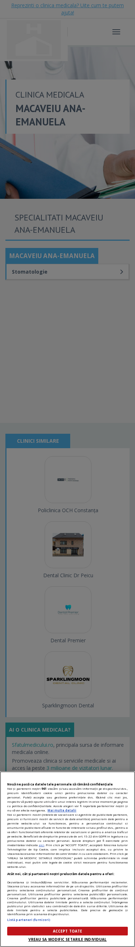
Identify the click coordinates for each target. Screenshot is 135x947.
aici (41, 845)
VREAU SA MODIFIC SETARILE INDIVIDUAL (67, 939)
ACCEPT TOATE (67, 931)
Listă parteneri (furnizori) (28, 920)
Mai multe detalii (62, 810)
